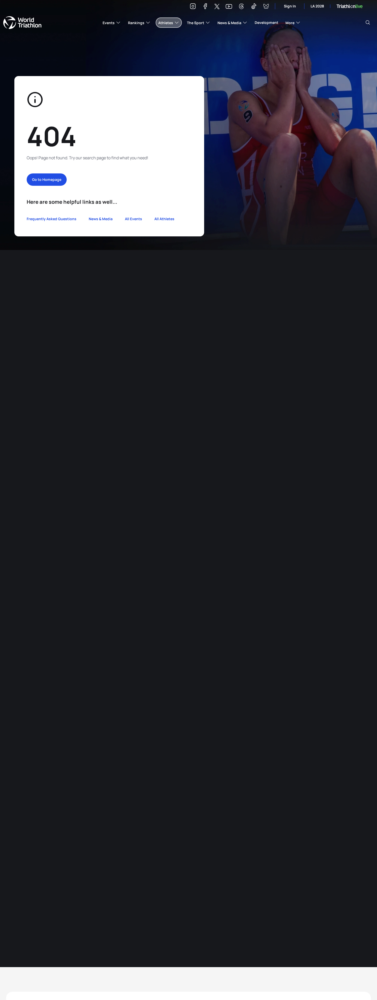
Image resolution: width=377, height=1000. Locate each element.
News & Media (101, 218)
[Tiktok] (254, 7)
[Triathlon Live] (349, 6)
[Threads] (241, 7)
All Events (133, 218)
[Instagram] (193, 7)
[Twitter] (217, 6)
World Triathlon (22, 22)
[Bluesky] (266, 7)
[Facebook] (205, 7)
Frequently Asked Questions (51, 218)
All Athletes (164, 218)
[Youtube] (229, 6)
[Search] (368, 22)
